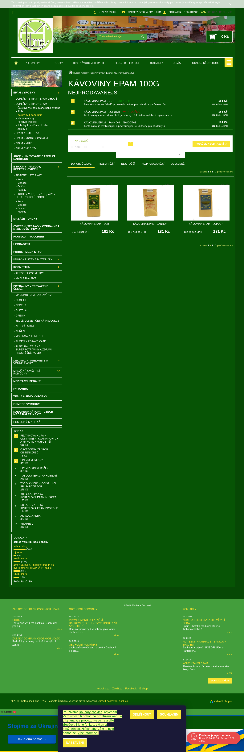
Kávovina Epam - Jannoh (110, 122)
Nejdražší (128, 164)
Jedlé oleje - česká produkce (37, 320)
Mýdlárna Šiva (26, 278)
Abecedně (178, 164)
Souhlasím (169, 714)
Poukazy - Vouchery (29, 236)
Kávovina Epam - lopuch (112, 111)
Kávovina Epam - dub (107, 100)
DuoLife (21, 300)
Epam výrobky (24, 92)
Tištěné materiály (29, 175)
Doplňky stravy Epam (31, 103)
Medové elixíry (26, 118)
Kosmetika (21, 267)
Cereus (21, 305)
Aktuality (33, 63)
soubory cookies (90, 712)
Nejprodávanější (153, 164)
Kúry (20, 179)
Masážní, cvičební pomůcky (26, 372)
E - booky (56, 63)
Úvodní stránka (16, 63)
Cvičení (22, 186)
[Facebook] (13, 12)
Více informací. (88, 733)
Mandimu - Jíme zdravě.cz (34, 295)
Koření (21, 331)
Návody (22, 189)
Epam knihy (24, 143)
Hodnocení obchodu (204, 63)
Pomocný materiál (27, 422)
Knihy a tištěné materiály (32, 259)
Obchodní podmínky (83, 609)
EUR (209, 12)
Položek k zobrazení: (211, 144)
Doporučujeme (81, 164)
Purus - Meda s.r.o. (28, 251)
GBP (214, 12)
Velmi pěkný (21, 546)
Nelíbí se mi (21, 558)
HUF (220, 12)
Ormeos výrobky (26, 404)
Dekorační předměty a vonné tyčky (30, 362)
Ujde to (18, 552)
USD (230, 12)
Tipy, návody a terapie (89, 63)
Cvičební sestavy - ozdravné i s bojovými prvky (36, 227)
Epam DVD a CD (26, 148)
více (59, 629)
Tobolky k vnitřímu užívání (33, 125)
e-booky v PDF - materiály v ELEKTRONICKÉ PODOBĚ (36, 196)
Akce (78, 147)
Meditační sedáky (27, 381)
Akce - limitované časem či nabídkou (34, 157)
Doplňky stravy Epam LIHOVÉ (36, 98)
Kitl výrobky (25, 325)
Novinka (93, 147)
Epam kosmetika (27, 133)
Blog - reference (127, 63)
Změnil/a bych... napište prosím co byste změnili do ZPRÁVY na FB (34, 566)
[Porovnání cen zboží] (8, 711)
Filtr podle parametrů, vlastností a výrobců (148, 155)
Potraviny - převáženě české (30, 287)
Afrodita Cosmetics (30, 273)
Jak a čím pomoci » (31, 739)
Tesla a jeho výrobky (30, 396)
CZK (203, 11)
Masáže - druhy (25, 218)
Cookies (18, 620)
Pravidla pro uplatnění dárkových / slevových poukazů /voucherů (93, 623)
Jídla (20, 111)
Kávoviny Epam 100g (30, 115)
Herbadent (21, 244)
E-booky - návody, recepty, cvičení (27, 168)
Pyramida (20, 388)
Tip (107, 147)
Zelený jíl (23, 128)
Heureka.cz (103, 688)
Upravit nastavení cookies (113, 701)
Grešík (21, 315)
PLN (225, 12)
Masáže (22, 182)
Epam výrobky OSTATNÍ (32, 138)
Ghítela (21, 310)
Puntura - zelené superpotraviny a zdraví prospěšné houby (34, 349)
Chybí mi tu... (21, 573)
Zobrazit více (220, 680)
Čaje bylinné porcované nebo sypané (39, 107)
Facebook (131, 688)
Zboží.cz (117, 688)
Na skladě (81, 141)
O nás (177, 63)
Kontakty (156, 63)
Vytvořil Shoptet (223, 701)
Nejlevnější (107, 164)
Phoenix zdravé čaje (31, 341)
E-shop (143, 688)
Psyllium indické (27, 121)
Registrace (191, 12)
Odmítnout (142, 714)
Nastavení (75, 742)
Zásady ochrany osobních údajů (36, 609)
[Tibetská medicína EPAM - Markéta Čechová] (35, 35)
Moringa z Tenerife (30, 336)
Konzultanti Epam (195, 663)
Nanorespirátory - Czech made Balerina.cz (33, 413)
